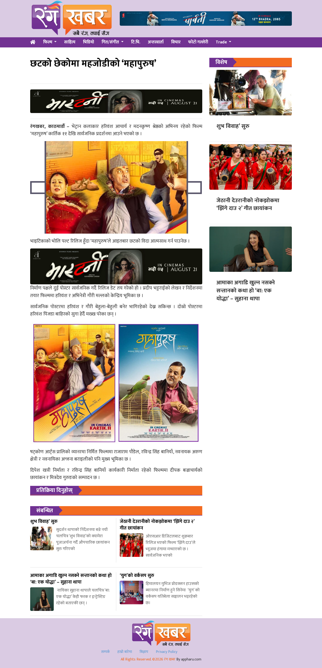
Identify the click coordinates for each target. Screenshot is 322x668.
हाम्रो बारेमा (124, 652)
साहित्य (69, 42)
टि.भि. (135, 42)
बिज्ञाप (144, 652)
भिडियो (88, 42)
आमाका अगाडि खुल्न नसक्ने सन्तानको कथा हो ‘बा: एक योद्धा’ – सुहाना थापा (245, 290)
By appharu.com (188, 659)
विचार (176, 42)
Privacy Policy (166, 652)
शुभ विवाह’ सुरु (232, 126)
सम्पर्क (105, 652)
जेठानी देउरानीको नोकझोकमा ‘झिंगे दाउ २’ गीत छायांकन (247, 204)
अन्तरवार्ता (156, 42)
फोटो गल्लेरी (198, 42)
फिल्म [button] (48, 42)
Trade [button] (222, 42)
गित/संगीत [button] (111, 42)
